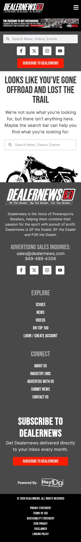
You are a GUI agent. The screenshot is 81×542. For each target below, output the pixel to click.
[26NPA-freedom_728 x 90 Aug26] (40, 26)
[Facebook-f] (21, 51)
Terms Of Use (40, 513)
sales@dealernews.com (41, 253)
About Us (40, 366)
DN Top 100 (40, 328)
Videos (40, 320)
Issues (40, 304)
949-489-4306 (40, 258)
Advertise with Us (40, 381)
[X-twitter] (34, 51)
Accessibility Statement (40, 518)
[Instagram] (47, 51)
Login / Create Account (40, 336)
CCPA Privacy (40, 524)
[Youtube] (60, 51)
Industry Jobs (40, 373)
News (40, 312)
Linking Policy (40, 534)
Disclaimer (40, 529)
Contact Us (40, 397)
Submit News (40, 389)
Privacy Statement (40, 508)
